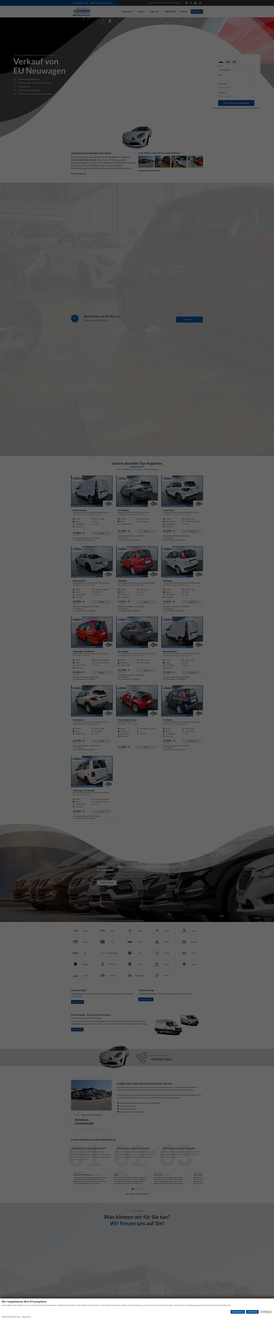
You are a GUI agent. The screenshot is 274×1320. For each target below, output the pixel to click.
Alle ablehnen (252, 1312)
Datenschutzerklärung (11, 1317)
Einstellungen (266, 1312)
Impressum (26, 1317)
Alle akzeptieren (237, 1312)
